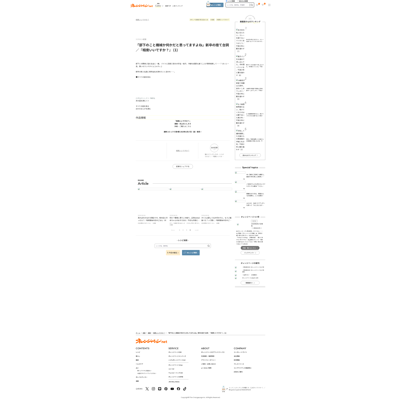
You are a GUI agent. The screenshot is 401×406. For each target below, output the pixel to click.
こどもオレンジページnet (177, 360)
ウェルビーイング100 (175, 373)
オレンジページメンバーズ (177, 356)
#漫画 (139, 225)
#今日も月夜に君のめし (161, 223)
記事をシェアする (182, 166)
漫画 (212, 20)
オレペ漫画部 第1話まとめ (199, 20)
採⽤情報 (237, 360)
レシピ (138, 352)
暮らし (138, 356)
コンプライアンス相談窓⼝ (242, 368)
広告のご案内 (238, 372)
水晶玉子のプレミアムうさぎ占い (146, 373)
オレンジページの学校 (175, 377)
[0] (257, 5)
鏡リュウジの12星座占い (144, 370)
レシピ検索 (231, 1)
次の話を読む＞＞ (142, 100)
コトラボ (171, 369)
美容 (137, 360)
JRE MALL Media (173, 382)
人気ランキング (177, 6)
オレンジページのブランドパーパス (213, 352)
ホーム (138, 333)
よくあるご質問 (206, 368)
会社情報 (237, 356)
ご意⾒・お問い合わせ (208, 364)
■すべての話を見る (143, 77)
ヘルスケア (139, 364)
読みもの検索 (243, 1)
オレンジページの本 (175, 352)
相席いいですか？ (142, 19)
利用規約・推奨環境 (207, 356)
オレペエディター (141, 377)
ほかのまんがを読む (143, 108)
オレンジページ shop (175, 365)
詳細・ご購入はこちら (182, 126)
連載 (149, 333)
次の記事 (214, 147)
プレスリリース (239, 364)
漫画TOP (168, 6)
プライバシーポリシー (208, 360)
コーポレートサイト (240, 352)
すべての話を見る (142, 106)
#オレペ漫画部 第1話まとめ (145, 223)
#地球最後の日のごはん (176, 223)
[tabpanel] (153, 207)
